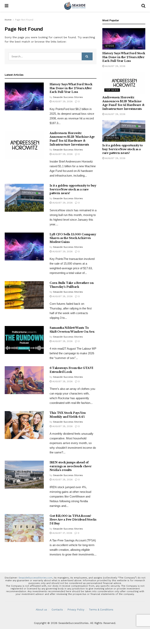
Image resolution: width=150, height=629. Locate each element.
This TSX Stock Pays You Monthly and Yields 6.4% (68, 414)
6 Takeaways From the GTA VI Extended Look (71, 370)
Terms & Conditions (101, 609)
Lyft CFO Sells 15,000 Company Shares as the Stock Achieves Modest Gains (73, 238)
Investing (112, 138)
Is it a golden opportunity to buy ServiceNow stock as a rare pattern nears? (73, 189)
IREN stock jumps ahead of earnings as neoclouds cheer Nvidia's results (70, 466)
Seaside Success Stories (68, 97)
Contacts (57, 609)
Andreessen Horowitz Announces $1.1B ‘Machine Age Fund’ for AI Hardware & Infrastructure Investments (72, 138)
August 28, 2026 (62, 296)
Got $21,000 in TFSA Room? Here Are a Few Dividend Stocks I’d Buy (73, 519)
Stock (109, 46)
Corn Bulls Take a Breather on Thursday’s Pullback (72, 285)
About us (41, 609)
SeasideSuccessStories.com (35, 577)
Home (8, 19)
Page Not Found (24, 19)
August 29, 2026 (62, 101)
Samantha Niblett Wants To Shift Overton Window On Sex (72, 329)
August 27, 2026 (62, 533)
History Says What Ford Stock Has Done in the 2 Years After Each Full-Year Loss (71, 88)
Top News (112, 90)
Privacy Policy (75, 609)
